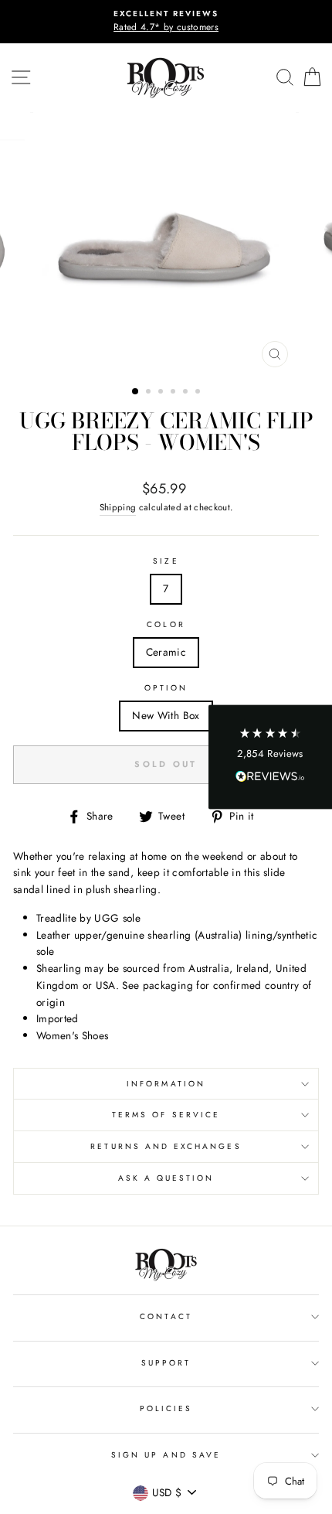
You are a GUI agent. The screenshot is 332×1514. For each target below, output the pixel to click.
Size (165, 561)
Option (166, 688)
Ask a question (166, 1178)
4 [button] (174, 393)
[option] (166, 22)
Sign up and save (166, 1455)
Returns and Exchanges (165, 1146)
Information (166, 1083)
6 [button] (199, 393)
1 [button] (136, 392)
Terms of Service (166, 1114)
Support (166, 1363)
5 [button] (187, 393)
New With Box (165, 715)
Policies (166, 1408)
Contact (165, 1316)
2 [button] (150, 393)
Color (166, 624)
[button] (270, 757)
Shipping (118, 507)
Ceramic (166, 652)
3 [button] (162, 393)
